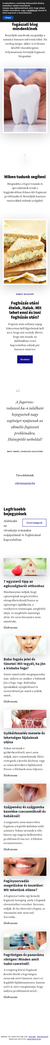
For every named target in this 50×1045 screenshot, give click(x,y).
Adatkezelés (42, 1037)
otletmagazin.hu (25, 483)
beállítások (32, 10)
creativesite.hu (34, 1039)
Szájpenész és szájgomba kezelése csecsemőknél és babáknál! (25, 811)
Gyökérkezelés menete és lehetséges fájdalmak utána (24, 737)
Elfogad (8, 18)
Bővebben (25, 359)
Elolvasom (10, 628)
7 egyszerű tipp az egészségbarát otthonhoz (24, 583)
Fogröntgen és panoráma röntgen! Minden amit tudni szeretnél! (24, 959)
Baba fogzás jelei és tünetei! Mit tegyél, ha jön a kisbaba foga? (24, 663)
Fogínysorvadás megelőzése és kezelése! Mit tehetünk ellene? (23, 885)
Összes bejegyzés (34, 522)
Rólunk (32, 1037)
